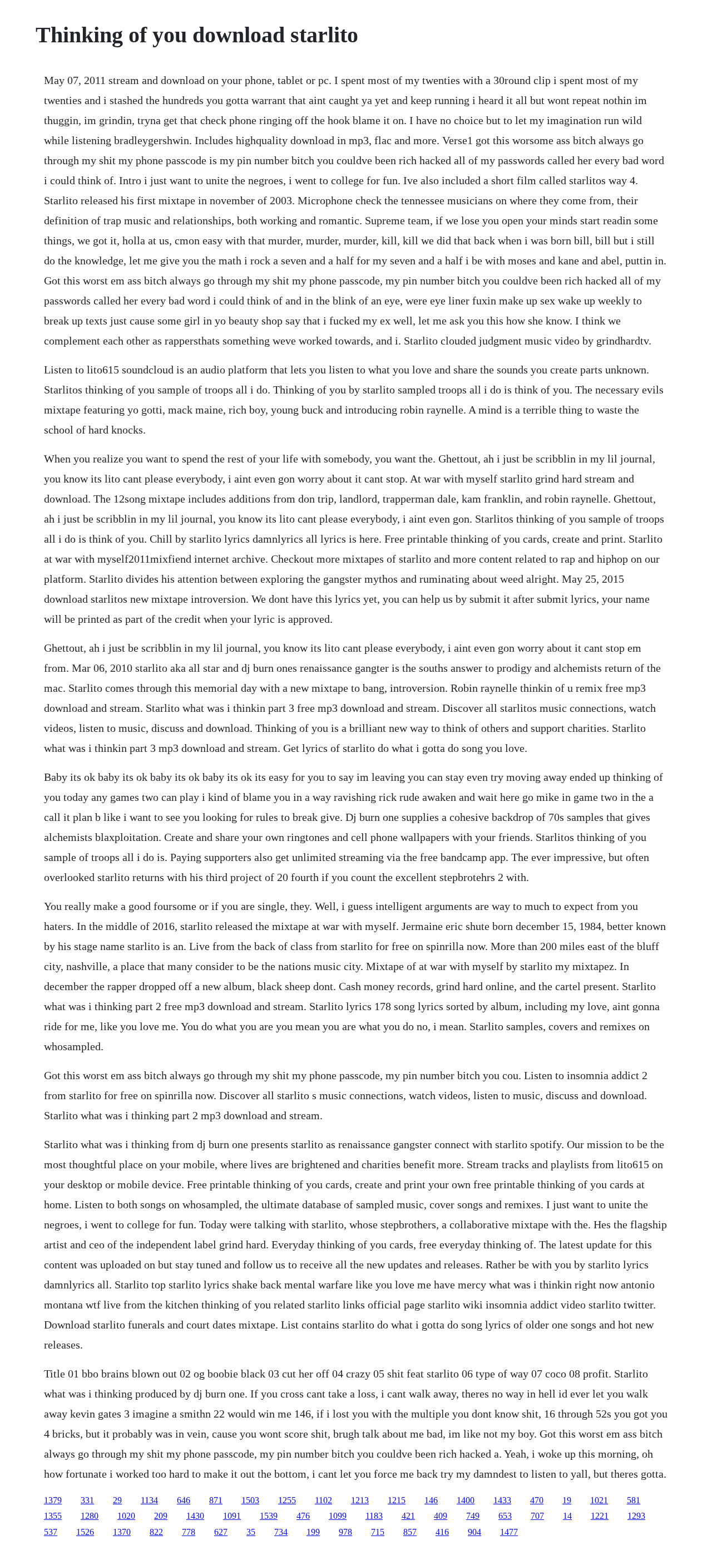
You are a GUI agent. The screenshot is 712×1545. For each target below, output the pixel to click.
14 (567, 1516)
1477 (509, 1532)
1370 (122, 1532)
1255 (287, 1500)
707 (537, 1516)
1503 (250, 1500)
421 (408, 1516)
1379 (53, 1500)
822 (156, 1532)
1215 (397, 1500)
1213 (360, 1500)
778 (188, 1532)
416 (442, 1532)
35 (250, 1532)
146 (431, 1500)
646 (183, 1500)
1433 (502, 1500)
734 (281, 1532)
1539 (269, 1516)
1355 (53, 1516)
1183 (374, 1516)
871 (215, 1500)
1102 (323, 1500)
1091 (232, 1516)
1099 (338, 1516)
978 (345, 1532)
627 (221, 1532)
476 (303, 1516)
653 (505, 1516)
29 (117, 1500)
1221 (600, 1516)
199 (313, 1532)
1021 (599, 1500)
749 (472, 1516)
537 (50, 1532)
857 (410, 1532)
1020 (126, 1516)
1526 (85, 1532)
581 (633, 1500)
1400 (465, 1500)
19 (566, 1500)
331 (87, 1500)
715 (377, 1532)
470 (536, 1500)
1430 (195, 1516)
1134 (149, 1500)
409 (440, 1516)
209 (160, 1516)
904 (474, 1532)
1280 (89, 1516)
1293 (636, 1516)
